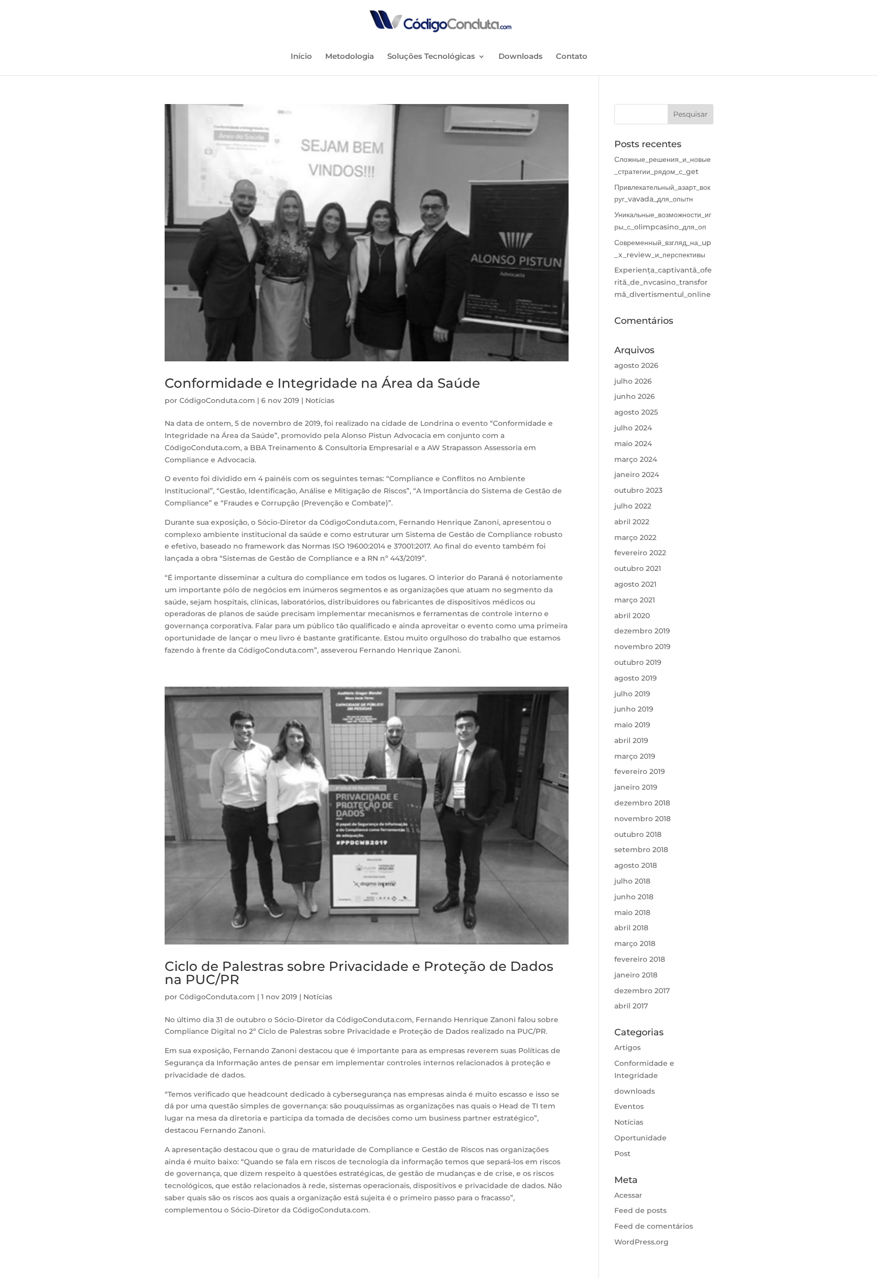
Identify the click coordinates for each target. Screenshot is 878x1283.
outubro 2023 (638, 490)
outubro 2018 (638, 834)
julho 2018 (632, 881)
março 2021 (634, 599)
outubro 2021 (637, 568)
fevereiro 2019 (639, 771)
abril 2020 (632, 615)
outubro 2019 (638, 662)
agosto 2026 (636, 365)
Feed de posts (640, 1210)
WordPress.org (641, 1241)
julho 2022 (632, 506)
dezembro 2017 (642, 990)
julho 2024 (633, 427)
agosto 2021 (635, 584)
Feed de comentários (653, 1226)
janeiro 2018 (635, 975)
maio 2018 (632, 912)
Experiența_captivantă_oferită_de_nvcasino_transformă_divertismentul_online (663, 282)
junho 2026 (634, 396)
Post (622, 1153)
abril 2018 (631, 927)
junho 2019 (633, 709)
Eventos (629, 1106)
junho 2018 (633, 896)
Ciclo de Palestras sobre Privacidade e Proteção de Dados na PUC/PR (359, 973)
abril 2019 (631, 740)
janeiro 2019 (635, 787)
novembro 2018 (642, 818)
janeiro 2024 (636, 474)
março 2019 (634, 756)
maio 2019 (632, 724)
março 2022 (635, 537)
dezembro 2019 (642, 630)
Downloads (520, 57)
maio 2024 (633, 443)
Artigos (627, 1047)
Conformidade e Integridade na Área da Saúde (322, 383)
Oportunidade (640, 1137)
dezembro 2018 (642, 802)
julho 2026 (633, 381)
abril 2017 (631, 1005)
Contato (571, 57)
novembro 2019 (642, 646)
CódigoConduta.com (217, 400)
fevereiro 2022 (640, 552)
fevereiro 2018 (639, 959)
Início (301, 57)
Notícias (319, 400)
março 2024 (635, 459)
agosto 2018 (635, 865)
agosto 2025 (636, 412)
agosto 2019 (635, 678)
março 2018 (634, 943)
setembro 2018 (641, 849)
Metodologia (349, 57)
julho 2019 (632, 693)
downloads (634, 1091)
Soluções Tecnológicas (431, 57)
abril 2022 (631, 521)
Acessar (628, 1195)
